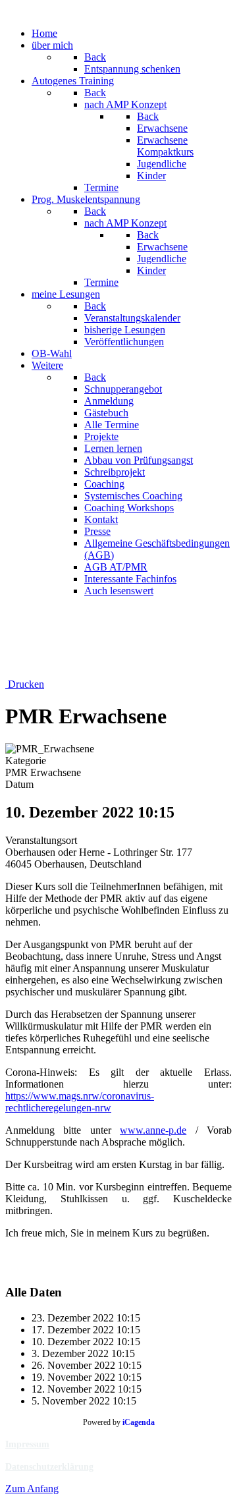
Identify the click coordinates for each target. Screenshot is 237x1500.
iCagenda (138, 1422)
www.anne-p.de (153, 1130)
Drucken (24, 684)
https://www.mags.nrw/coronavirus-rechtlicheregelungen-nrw (79, 1101)
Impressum (27, 1444)
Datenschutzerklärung (49, 1467)
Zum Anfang (32, 1488)
